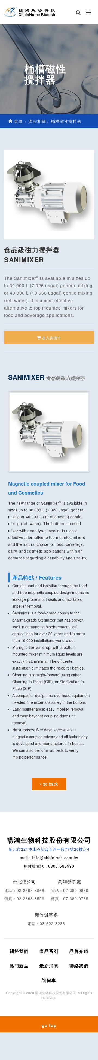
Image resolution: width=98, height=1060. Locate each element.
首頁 (18, 121)
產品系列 (49, 951)
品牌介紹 (78, 951)
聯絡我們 (78, 965)
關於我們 (19, 951)
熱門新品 (19, 965)
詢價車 (49, 980)
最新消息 (49, 965)
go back (50, 784)
